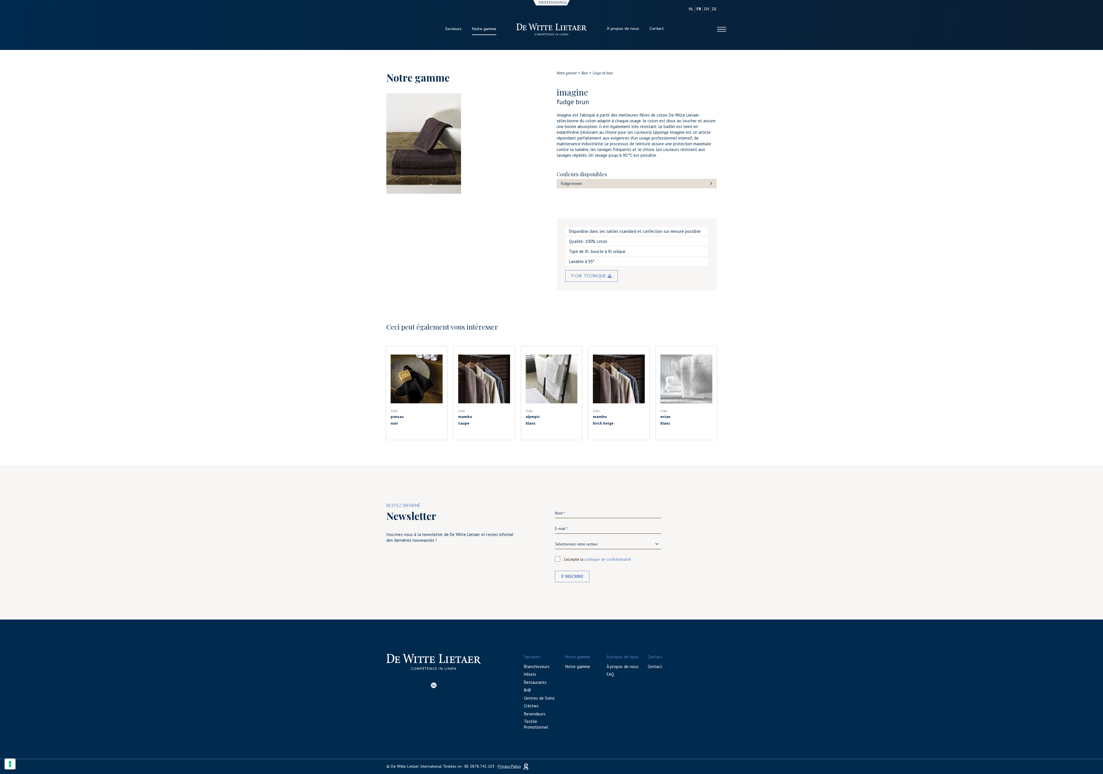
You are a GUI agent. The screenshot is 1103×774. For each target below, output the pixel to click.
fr (699, 8)
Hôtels (530, 674)
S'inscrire (572, 576)
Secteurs (453, 29)
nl (691, 8)
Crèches (531, 706)
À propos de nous (623, 28)
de (714, 8)
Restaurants (535, 682)
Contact (656, 28)
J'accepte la (597, 559)
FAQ (610, 674)
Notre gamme (484, 29)
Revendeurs (534, 714)
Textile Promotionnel (536, 724)
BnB (527, 690)
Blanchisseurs (536, 666)
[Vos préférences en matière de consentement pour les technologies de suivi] (10, 763)
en (706, 8)
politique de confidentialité (608, 559)
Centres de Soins (539, 698)
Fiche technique (589, 275)
